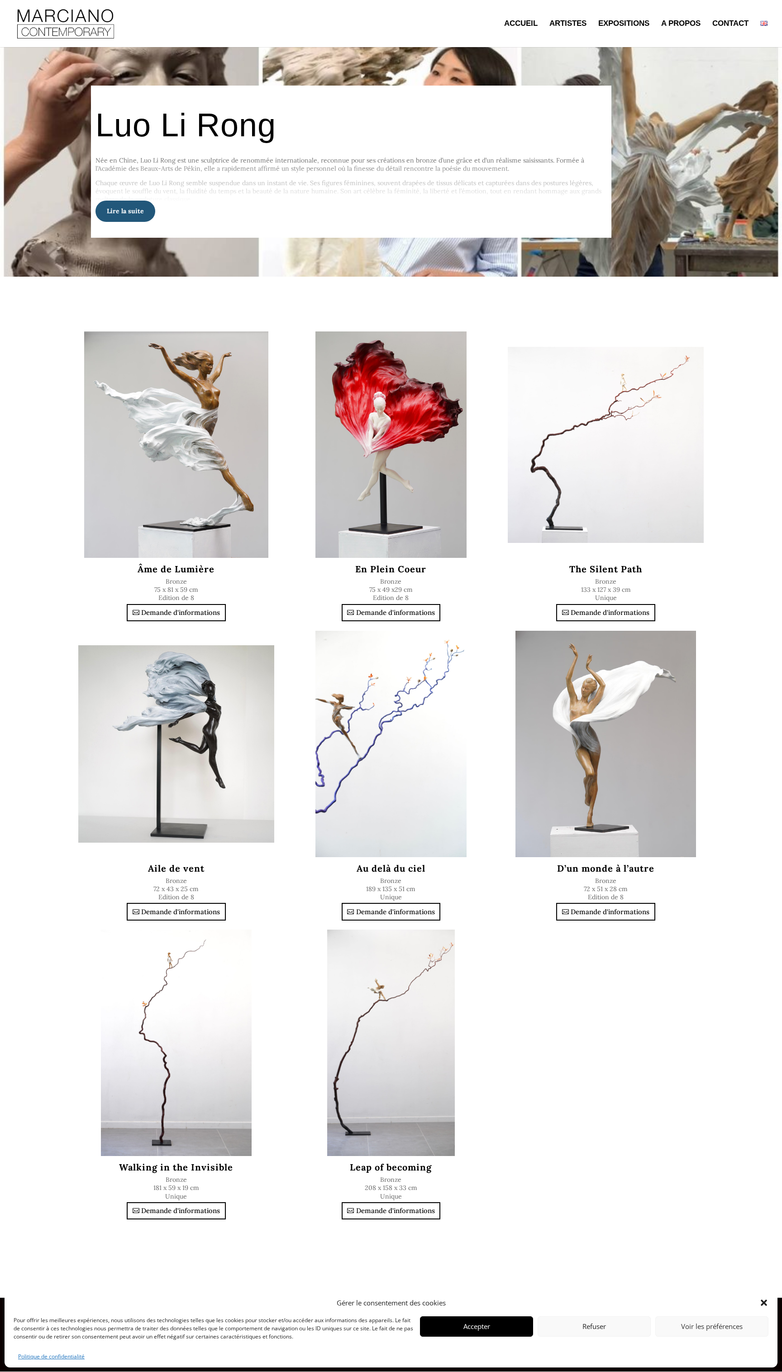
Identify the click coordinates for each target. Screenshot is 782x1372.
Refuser (594, 1326)
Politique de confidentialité (51, 1356)
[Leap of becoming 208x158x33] (391, 1043)
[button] (763, 1302)
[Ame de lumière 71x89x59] (176, 444)
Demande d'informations (180, 612)
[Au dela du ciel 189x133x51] (391, 744)
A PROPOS (681, 24)
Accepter (476, 1326)
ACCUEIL (521, 24)
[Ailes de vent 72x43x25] (176, 744)
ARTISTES (567, 24)
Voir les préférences (712, 1326)
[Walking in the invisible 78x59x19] (176, 1043)
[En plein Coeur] (391, 444)
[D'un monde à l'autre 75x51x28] (606, 744)
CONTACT (730, 24)
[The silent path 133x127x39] (606, 444)
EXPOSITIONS (623, 24)
